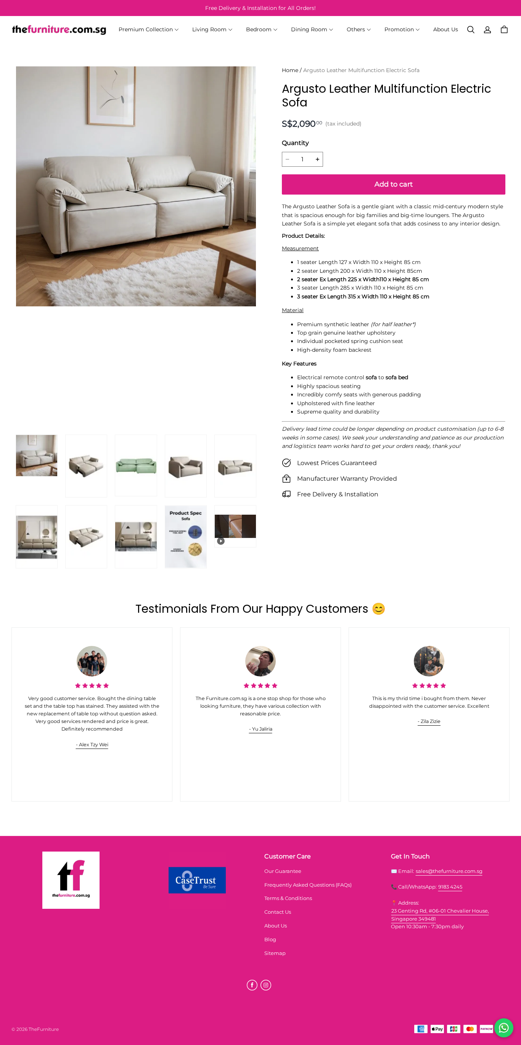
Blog (270, 939)
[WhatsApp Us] (504, 1028)
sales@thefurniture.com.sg (449, 871)
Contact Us (277, 912)
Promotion (399, 29)
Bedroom (259, 29)
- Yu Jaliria (260, 729)
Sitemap (275, 953)
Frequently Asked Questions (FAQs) (308, 885)
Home (290, 70)
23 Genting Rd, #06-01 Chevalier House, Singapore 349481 (440, 915)
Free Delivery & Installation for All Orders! (260, 8)
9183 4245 (450, 887)
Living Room (209, 29)
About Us (445, 29)
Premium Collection (146, 29)
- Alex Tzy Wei (92, 744)
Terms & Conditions (288, 898)
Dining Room (309, 29)
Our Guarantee (282, 871)
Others (356, 29)
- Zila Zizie (429, 721)
